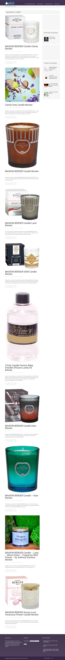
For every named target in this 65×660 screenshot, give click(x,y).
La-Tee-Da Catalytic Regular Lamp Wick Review (53, 85)
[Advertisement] (51, 22)
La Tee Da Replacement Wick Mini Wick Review (53, 77)
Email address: (27, 641)
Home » (11, 6)
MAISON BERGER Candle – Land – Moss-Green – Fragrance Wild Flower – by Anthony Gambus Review (22, 556)
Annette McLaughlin (47, 649)
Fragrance (13, 51)
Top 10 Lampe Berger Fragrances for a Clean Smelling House (51, 650)
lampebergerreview (20, 51)
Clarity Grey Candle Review (19, 104)
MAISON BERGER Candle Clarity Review (21, 47)
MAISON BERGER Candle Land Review (20, 224)
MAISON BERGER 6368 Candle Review (21, 272)
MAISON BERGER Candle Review (22, 171)
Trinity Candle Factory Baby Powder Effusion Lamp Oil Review (19, 367)
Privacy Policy (25, 658)
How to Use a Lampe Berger (52, 37)
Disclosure (21, 658)
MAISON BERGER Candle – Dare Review (21, 496)
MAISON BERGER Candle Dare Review (20, 426)
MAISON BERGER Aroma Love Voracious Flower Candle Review (22, 613)
